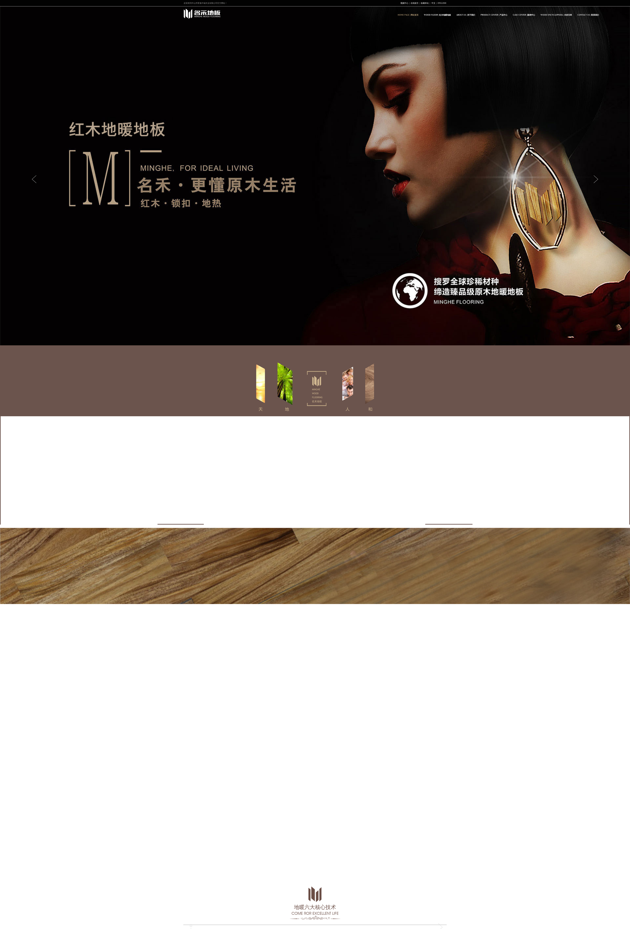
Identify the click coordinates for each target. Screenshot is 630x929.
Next (595, 179)
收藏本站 (425, 3)
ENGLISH (442, 3)
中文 (433, 3)
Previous (35, 179)
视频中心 (404, 3)
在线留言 (415, 3)
